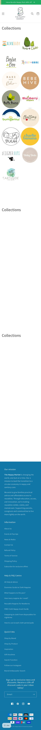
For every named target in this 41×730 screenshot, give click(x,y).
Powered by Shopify (27, 726)
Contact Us (8, 545)
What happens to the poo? (14, 593)
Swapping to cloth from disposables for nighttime (20, 616)
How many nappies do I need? (16, 598)
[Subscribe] (34, 694)
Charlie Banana (28, 130)
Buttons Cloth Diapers (28, 113)
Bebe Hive (26, 74)
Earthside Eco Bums (8, 169)
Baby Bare (26, 56)
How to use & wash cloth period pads (19, 623)
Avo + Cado (26, 37)
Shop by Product (11, 644)
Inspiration (8, 649)
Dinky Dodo (26, 149)
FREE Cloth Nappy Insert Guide (16, 609)
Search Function (10, 660)
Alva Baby (6, 37)
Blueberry (26, 93)
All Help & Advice (11, 582)
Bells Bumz (7, 93)
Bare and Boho (9, 74)
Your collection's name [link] (29, 174)
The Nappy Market (17, 726)
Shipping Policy (10, 561)
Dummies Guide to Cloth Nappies (17, 587)
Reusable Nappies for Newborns (17, 604)
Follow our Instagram (12, 665)
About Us (8, 529)
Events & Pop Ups (11, 534)
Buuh (4, 130)
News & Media (9, 539)
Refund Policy (9, 550)
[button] (3, 13)
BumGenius (7, 111)
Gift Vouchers (9, 654)
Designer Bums (9, 149)
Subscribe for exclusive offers (16, 566)
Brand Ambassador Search (14, 671)
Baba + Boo (7, 56)
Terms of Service (10, 556)
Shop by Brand (10, 638)
